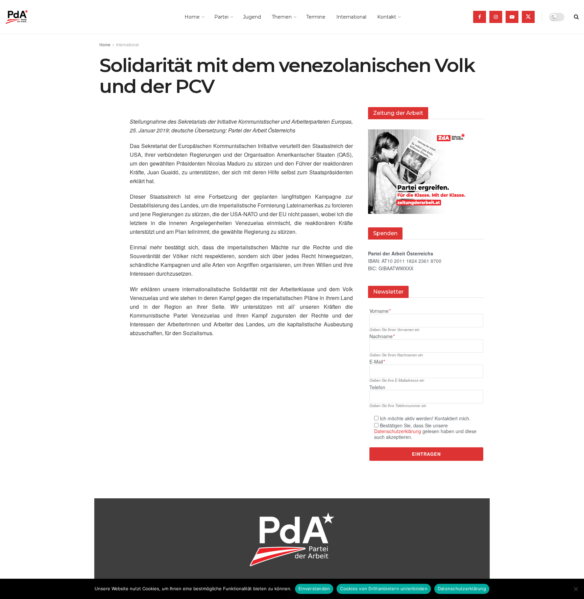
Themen (282, 17)
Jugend (252, 17)
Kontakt (386, 17)
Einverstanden (314, 588)
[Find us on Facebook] (479, 17)
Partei (221, 17)
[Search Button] (576, 17)
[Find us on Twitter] (528, 17)
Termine (315, 17)
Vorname (379, 311)
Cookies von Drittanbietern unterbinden (384, 588)
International (351, 17)
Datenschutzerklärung (397, 431)
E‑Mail (377, 362)
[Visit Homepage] (26, 16)
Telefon (377, 387)
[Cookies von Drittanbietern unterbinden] (575, 588)
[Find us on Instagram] (495, 17)
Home (192, 17)
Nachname (381, 336)
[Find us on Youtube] (512, 17)
